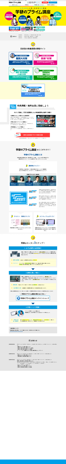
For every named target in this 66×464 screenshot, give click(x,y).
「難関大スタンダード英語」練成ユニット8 (23, 346)
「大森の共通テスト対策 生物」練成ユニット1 (26, 360)
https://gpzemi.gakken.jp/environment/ (16, 331)
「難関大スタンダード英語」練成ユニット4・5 (24, 365)
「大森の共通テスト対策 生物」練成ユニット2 (24, 356)
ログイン (39, 2)
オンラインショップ (54, 0)
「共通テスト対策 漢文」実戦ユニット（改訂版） (25, 349)
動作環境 (45, 0)
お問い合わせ (49, 0)
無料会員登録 (45, 2)
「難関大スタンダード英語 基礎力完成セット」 (31, 350)
